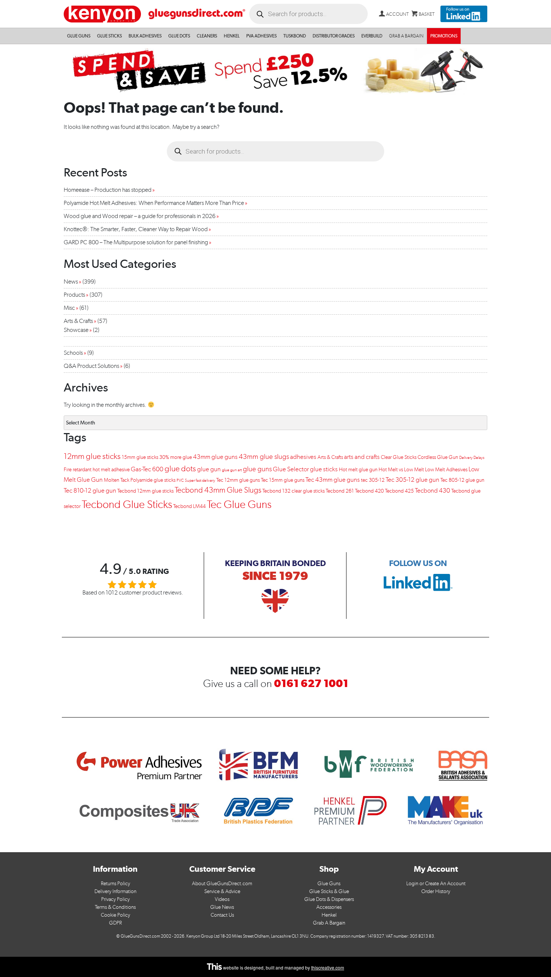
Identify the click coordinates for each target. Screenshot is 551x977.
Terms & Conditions (115, 907)
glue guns (257, 469)
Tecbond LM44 (189, 506)
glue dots (180, 468)
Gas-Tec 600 (147, 469)
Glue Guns (78, 36)
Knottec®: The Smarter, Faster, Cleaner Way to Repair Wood (136, 229)
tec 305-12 (373, 480)
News (71, 281)
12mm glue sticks (92, 456)
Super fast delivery (200, 480)
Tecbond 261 (340, 491)
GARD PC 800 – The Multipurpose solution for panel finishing (136, 242)
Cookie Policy (115, 915)
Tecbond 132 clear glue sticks (293, 491)
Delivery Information (115, 891)
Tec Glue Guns (239, 504)
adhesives (303, 456)
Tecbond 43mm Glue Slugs (218, 490)
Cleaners (207, 36)
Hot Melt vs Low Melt (401, 469)
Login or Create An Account (436, 883)
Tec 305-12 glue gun (412, 479)
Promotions (443, 36)
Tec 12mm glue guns (238, 480)
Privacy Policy (115, 899)
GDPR (115, 923)
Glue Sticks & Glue (329, 891)
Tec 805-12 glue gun (462, 480)
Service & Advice (222, 891)
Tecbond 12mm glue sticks (145, 491)
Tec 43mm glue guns (332, 479)
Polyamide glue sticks (152, 480)
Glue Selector (291, 469)
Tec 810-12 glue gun (90, 490)
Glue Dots (179, 36)
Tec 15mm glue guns (282, 480)
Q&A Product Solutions (91, 365)
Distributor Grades (334, 36)
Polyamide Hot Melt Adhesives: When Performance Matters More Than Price (154, 202)
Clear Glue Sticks (398, 457)
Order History (435, 891)
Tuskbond (294, 36)
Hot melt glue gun (358, 469)
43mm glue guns (215, 456)
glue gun (209, 469)
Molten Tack (116, 480)
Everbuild (371, 36)
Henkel (232, 36)
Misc (69, 307)
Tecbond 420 (369, 491)
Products (74, 294)
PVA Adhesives (261, 36)
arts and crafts (362, 456)
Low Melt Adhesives (446, 469)
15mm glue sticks (140, 457)
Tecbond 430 (432, 490)
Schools (73, 352)
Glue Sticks (109, 36)
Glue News (222, 907)
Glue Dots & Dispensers (329, 899)
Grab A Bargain (329, 923)
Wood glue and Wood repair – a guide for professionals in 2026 (140, 216)
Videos (222, 899)
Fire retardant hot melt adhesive (97, 469)
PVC (180, 480)
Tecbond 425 (399, 491)
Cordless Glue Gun (438, 457)
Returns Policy (115, 883)
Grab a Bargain (406, 36)
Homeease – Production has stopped (107, 189)
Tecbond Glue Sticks (127, 504)
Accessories (328, 907)
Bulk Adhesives (145, 36)
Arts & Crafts (78, 320)
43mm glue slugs (264, 456)
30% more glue (175, 457)
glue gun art (232, 470)
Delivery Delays (471, 457)
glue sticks (324, 469)
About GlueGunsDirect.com (222, 883)
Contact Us (222, 915)
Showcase (76, 329)
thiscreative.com (327, 967)
